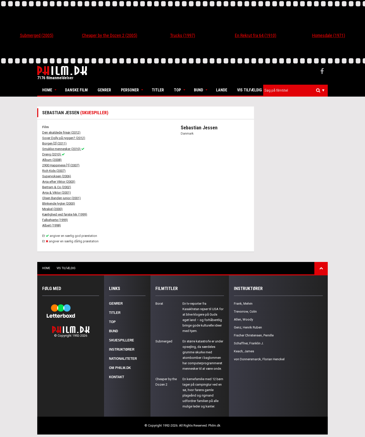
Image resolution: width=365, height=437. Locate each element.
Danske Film (76, 90)
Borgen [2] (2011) (54, 143)
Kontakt (116, 377)
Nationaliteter (123, 359)
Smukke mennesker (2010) (61, 149)
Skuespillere (121, 340)
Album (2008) (52, 160)
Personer (130, 90)
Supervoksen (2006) (56, 176)
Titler (158, 90)
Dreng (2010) (52, 154)
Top (177, 90)
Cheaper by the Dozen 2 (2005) (109, 35)
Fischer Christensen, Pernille (254, 335)
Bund (198, 90)
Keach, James (244, 351)
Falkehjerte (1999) (55, 220)
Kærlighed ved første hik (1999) (64, 214)
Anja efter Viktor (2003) (58, 181)
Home (47, 90)
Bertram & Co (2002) (56, 187)
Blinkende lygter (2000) (58, 203)
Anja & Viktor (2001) (56, 192)
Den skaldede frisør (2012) (61, 132)
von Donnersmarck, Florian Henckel (259, 359)
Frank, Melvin (243, 303)
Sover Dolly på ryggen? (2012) (63, 138)
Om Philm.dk (120, 368)
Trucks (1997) (182, 35)
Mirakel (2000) (52, 209)
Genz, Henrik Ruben (248, 327)
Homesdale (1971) (328, 35)
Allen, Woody (243, 319)
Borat (159, 303)
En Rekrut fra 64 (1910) (255, 35)
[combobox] (295, 90)
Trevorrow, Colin (245, 311)
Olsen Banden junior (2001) (61, 198)
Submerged (163, 341)
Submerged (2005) (36, 35)
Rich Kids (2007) (54, 171)
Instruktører (121, 349)
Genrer (104, 90)
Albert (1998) (51, 225)
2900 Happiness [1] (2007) (60, 165)
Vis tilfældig (249, 90)
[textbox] (296, 90)
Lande (221, 90)
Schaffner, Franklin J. (249, 343)
